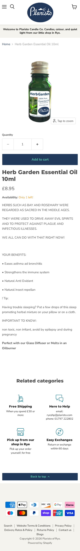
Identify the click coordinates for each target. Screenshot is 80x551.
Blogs (40, 534)
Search (8, 526)
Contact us (65, 530)
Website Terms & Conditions (33, 526)
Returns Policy (45, 530)
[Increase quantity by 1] (37, 144)
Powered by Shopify (40, 543)
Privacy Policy (63, 526)
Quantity (7, 135)
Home (6, 44)
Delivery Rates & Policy (18, 530)
